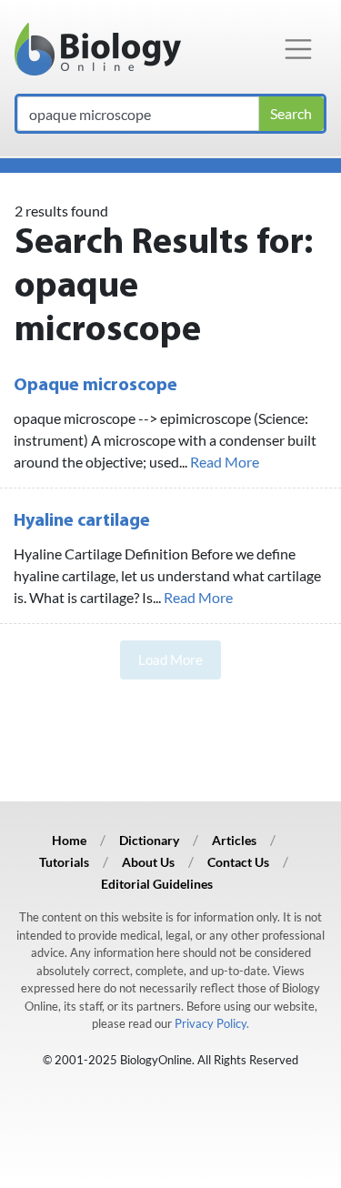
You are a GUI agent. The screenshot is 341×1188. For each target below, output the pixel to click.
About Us (148, 862)
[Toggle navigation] (298, 49)
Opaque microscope (95, 386)
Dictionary (149, 840)
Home (69, 840)
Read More (224, 461)
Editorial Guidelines (157, 883)
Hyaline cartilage (82, 521)
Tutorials (64, 862)
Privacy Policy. (212, 1023)
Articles (234, 840)
